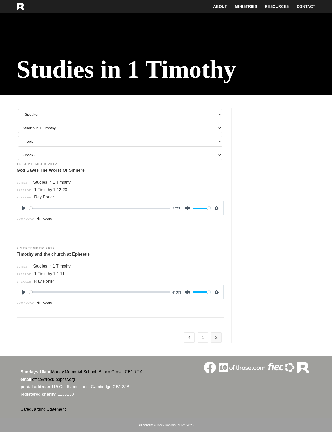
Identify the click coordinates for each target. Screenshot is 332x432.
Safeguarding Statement (43, 409)
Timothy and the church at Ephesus (53, 254)
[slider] (99, 208)
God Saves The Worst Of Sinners (51, 170)
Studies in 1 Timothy (52, 182)
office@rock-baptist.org (53, 379)
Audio (46, 218)
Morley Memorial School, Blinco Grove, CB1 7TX (96, 372)
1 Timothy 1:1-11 (49, 273)
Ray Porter (44, 197)
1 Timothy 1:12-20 (50, 190)
